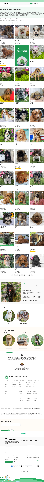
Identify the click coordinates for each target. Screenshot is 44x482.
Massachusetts (28, 391)
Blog (33, 459)
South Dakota (21, 400)
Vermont (27, 402)
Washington (6, 395)
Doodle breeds (9, 348)
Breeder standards (22, 455)
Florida (34, 386)
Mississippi (35, 393)
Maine (27, 388)
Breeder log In (22, 452)
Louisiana (34, 391)
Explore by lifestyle (7, 457)
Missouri (20, 393)
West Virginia (35, 402)
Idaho (5, 386)
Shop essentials (7, 459)
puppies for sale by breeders (22, 377)
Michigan (20, 389)
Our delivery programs (36, 457)
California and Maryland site (27, 471)
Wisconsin (20, 402)
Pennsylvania (28, 398)
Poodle (9, 323)
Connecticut (28, 382)
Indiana (20, 384)
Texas (13, 388)
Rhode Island (28, 400)
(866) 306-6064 (25, 440)
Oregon (6, 391)
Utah (5, 393)
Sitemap (16, 471)
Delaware (27, 384)
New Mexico (14, 384)
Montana (6, 388)
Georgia (34, 388)
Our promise (34, 455)
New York (27, 396)
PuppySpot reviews (16, 461)
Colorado (6, 384)
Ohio (20, 398)
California (6, 382)
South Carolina (35, 396)
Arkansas (34, 384)
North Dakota (21, 396)
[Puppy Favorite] (13, 26)
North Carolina (35, 395)
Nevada (6, 389)
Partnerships (15, 459)
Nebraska (20, 395)
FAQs (27, 455)
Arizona (13, 382)
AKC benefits (15, 455)
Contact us (28, 452)
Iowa (20, 386)
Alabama (34, 382)
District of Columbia (29, 386)
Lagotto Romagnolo (23, 323)
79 (29, 275)
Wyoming (6, 396)
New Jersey (28, 395)
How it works (34, 452)
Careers (34, 461)
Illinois (20, 382)
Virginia (34, 400)
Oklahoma (13, 386)
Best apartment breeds (23, 348)
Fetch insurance (15, 457)
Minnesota (20, 391)
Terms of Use (7, 471)
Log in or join (15, 452)
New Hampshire (28, 393)
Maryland (27, 389)
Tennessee (35, 398)
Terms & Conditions (29, 457)
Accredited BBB (20, 471)
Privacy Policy (12, 471)
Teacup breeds (37, 348)
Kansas (20, 388)
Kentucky (34, 389)
